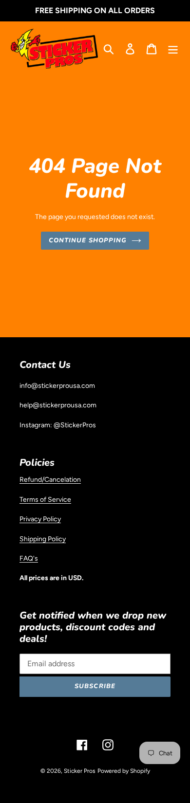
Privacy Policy (40, 519)
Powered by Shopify (123, 770)
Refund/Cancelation (50, 479)
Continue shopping (88, 240)
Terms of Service (45, 499)
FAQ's (28, 558)
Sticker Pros (79, 770)
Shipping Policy (42, 539)
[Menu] (173, 48)
